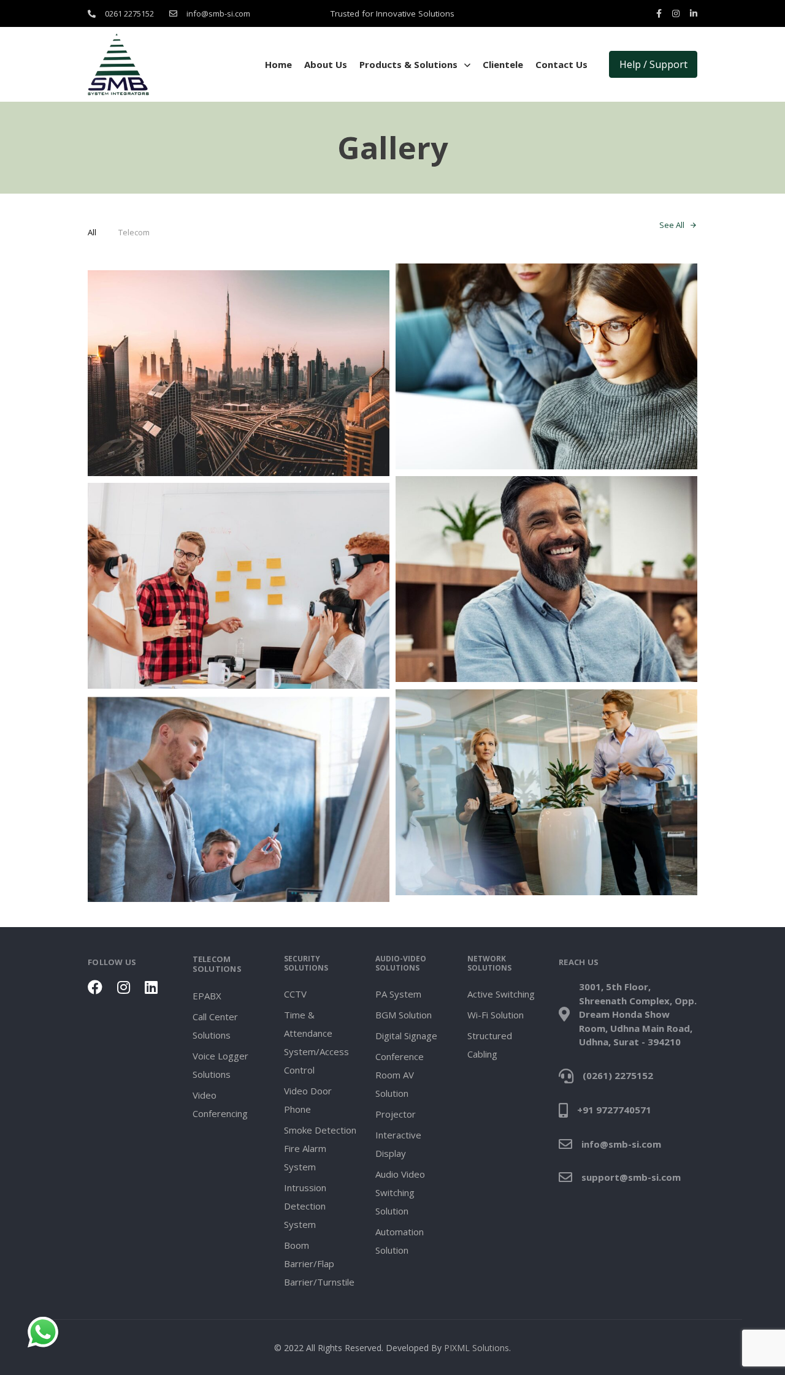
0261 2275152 (129, 13)
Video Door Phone (308, 1100)
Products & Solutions (408, 64)
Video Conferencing (220, 1104)
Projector (395, 1114)
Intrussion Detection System (305, 1205)
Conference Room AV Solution (399, 1074)
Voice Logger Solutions (220, 1065)
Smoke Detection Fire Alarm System (320, 1148)
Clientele (503, 64)
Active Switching (501, 994)
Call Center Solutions (215, 1025)
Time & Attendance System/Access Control (316, 1042)
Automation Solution (399, 1240)
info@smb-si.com (218, 13)
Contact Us (561, 64)
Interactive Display (398, 1144)
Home (278, 64)
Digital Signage (406, 1035)
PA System (398, 994)
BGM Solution (403, 1015)
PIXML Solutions (476, 1348)
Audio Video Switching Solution (400, 1192)
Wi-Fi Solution (495, 1015)
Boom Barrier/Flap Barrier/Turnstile (319, 1263)
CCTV (295, 994)
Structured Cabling (489, 1044)
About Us (325, 64)
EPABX (207, 996)
